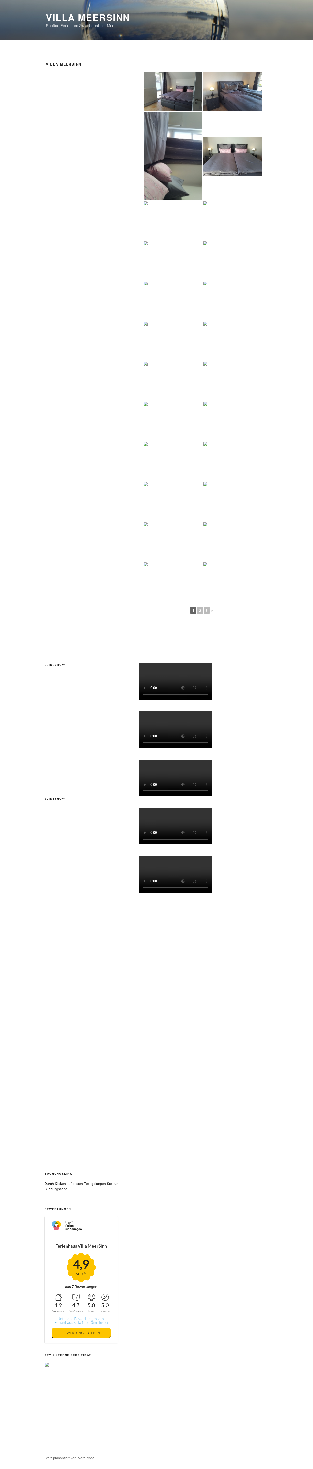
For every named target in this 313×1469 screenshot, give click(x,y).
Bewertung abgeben (81, 1333)
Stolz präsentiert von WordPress (69, 1457)
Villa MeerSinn (88, 17)
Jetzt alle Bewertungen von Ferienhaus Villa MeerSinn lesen (81, 1320)
